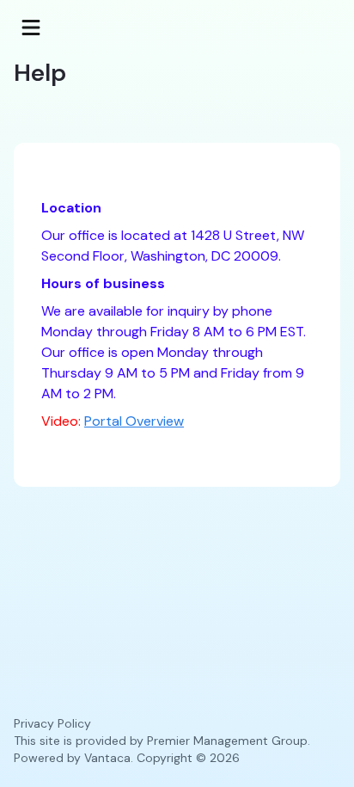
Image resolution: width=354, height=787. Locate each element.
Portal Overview (134, 421)
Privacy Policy (52, 723)
